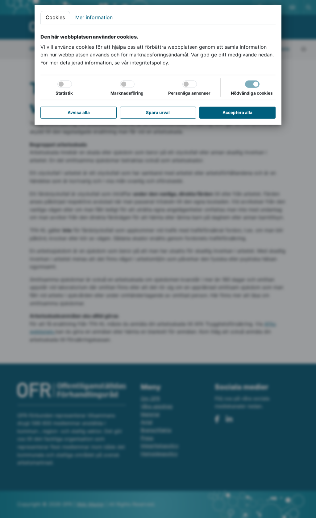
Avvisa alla (79, 112)
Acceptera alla (237, 112)
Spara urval (158, 112)
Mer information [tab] (94, 17)
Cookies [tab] (55, 17)
